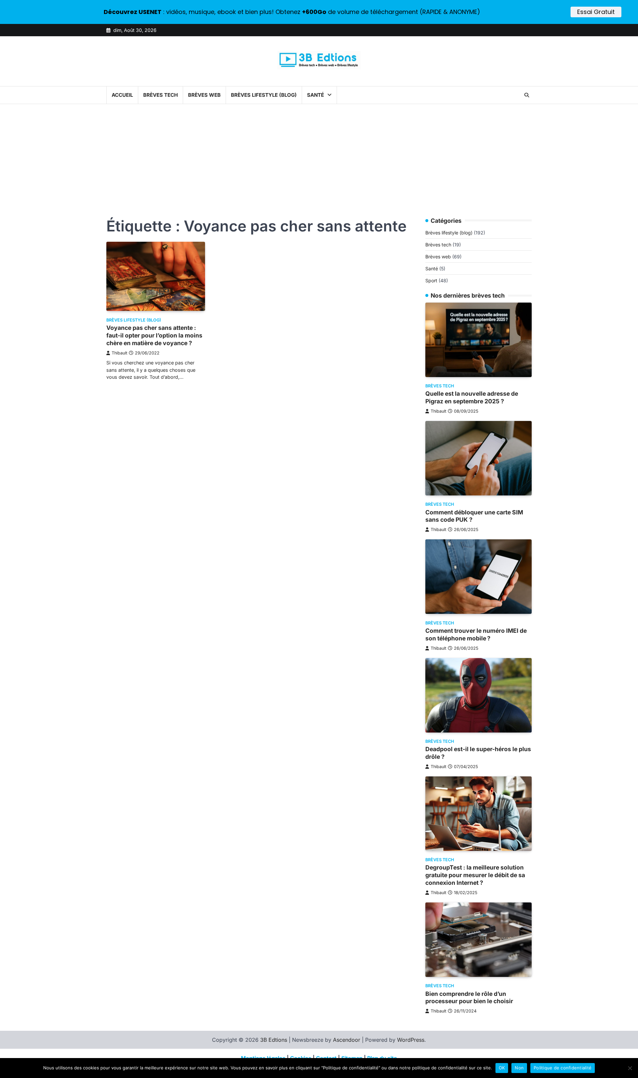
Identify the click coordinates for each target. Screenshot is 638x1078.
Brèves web (204, 95)
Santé (315, 95)
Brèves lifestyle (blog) (264, 95)
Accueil (122, 95)
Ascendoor (346, 1039)
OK (502, 1067)
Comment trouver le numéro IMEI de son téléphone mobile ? (476, 634)
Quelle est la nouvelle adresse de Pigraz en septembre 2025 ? (471, 397)
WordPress (410, 1039)
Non (519, 1067)
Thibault (119, 352)
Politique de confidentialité (562, 1067)
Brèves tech (160, 95)
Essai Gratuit (596, 12)
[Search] (527, 95)
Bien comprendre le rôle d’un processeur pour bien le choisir (469, 997)
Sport (431, 281)
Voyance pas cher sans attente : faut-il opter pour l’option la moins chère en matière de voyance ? (154, 335)
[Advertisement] (319, 154)
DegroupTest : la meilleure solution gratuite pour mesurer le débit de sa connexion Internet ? (475, 875)
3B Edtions (273, 1039)
